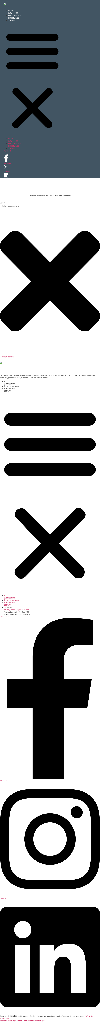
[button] (32, 79)
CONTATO (11, 20)
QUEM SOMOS (13, 13)
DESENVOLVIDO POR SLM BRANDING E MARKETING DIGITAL (23, 1021)
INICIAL (10, 11)
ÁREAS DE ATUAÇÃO (15, 15)
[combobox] (50, 206)
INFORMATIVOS (13, 18)
